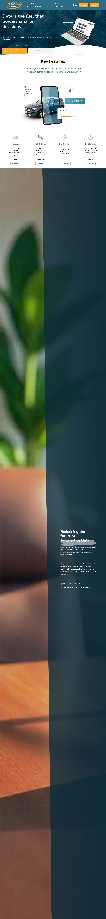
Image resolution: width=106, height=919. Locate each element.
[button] (77, 32)
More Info (15, 163)
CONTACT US (40, 51)
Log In (83, 5)
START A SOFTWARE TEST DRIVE (13, 51)
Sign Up (94, 5)
